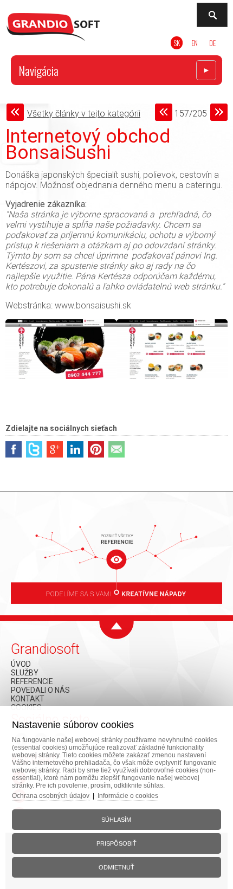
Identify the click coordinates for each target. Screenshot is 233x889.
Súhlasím (116, 819)
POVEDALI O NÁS (40, 690)
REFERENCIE (32, 681)
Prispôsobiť (116, 843)
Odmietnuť (116, 867)
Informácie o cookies (128, 796)
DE (212, 42)
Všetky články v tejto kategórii (83, 113)
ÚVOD (21, 664)
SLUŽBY (24, 672)
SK (176, 42)
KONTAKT (27, 698)
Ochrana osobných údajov (50, 796)
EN (194, 42)
